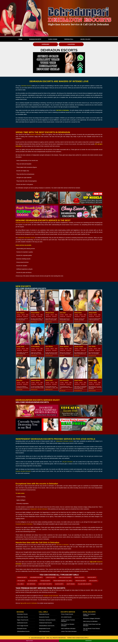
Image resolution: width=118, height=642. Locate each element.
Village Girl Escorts (84, 584)
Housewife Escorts (36, 577)
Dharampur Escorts (22, 614)
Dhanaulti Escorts (22, 628)
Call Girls (20, 584)
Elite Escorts (32, 580)
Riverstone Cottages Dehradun (91, 618)
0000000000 (88, 640)
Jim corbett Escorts (66, 617)
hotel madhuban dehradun (68, 628)
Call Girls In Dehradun (62, 544)
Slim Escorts (59, 584)
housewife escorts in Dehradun (24, 524)
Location (71, 44)
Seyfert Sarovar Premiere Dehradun (68, 620)
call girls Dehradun (67, 461)
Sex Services (31, 584)
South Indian (71, 584)
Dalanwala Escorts (44, 614)
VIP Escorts (21, 580)
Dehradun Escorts (26, 85)
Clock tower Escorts (22, 617)
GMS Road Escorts (44, 631)
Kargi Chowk (52, 39)
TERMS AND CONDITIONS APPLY (77, 638)
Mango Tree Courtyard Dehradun (89, 614)
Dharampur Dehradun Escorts (47, 620)
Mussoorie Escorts (44, 617)
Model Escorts (79, 577)
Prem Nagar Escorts (22, 625)
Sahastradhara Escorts (23, 631)
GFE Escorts (93, 580)
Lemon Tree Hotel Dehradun (69, 631)
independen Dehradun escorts (26, 237)
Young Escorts (45, 580)
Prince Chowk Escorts (67, 614)
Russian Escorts (35, 39)
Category (45, 44)
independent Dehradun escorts (64, 441)
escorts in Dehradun (35, 134)
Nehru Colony (85, 39)
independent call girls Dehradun (38, 509)
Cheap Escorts (51, 577)
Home (20, 39)
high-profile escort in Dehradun (28, 603)
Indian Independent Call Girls (62, 580)
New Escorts (92, 577)
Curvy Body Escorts (45, 584)
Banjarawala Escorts (44, 628)
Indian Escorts (22, 577)
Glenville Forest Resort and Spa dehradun (92, 625)
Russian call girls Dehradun (23, 471)
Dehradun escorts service (23, 222)
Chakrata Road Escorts (45, 622)
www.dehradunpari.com (38, 638)
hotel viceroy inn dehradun (90, 621)
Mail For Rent (29, 640)
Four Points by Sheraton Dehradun (67, 625)
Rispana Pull (68, 39)
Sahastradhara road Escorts (46, 625)
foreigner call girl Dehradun (50, 595)
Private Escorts (81, 580)
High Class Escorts (65, 577)
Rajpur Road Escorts (22, 620)
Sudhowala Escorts (22, 622)
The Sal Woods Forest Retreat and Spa (91, 629)
